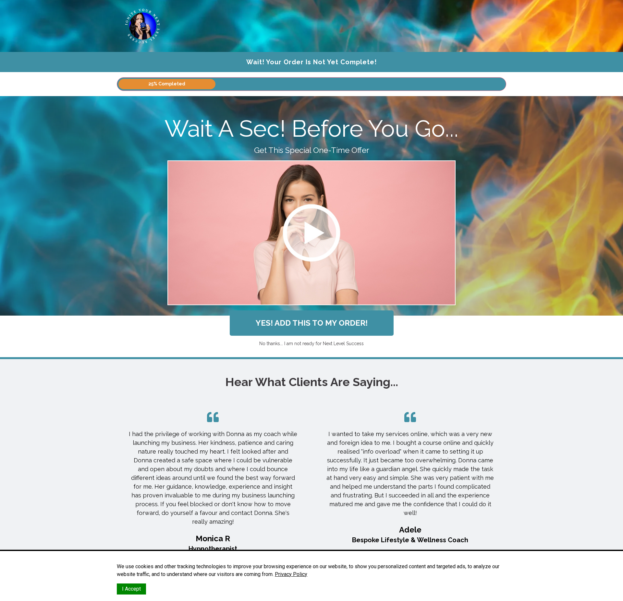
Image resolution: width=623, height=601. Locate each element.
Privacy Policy (291, 574)
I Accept (131, 589)
